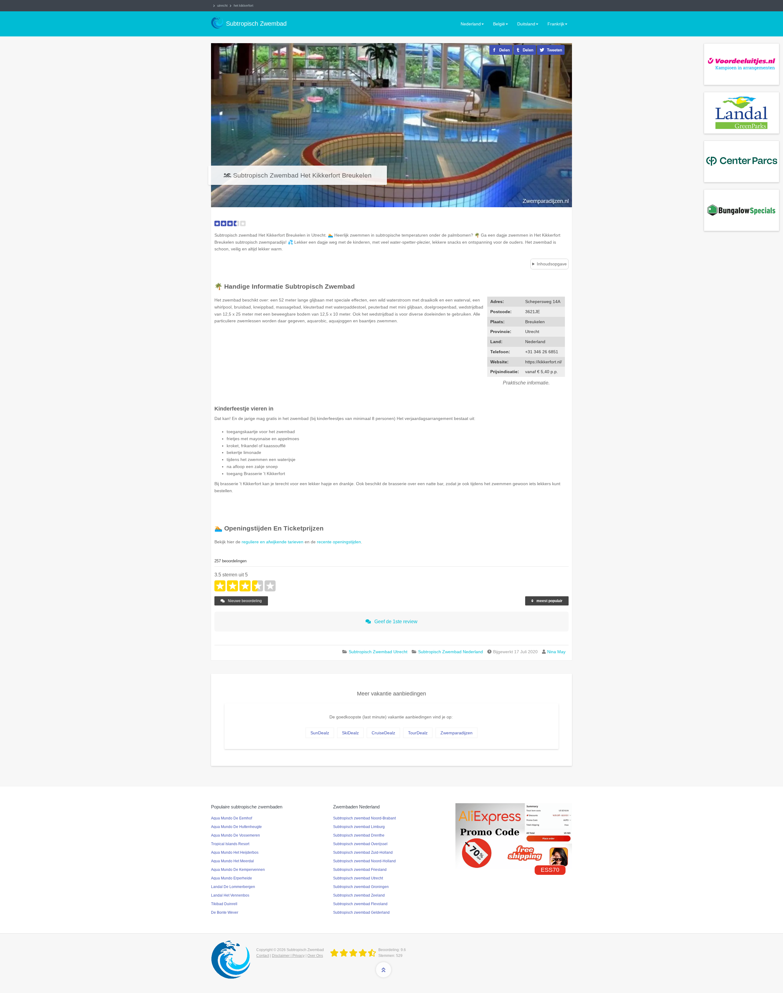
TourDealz (418, 732)
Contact (262, 956)
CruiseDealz (383, 732)
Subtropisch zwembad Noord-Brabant (364, 818)
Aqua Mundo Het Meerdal (232, 861)
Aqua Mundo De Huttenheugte (236, 827)
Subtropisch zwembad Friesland (360, 869)
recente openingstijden (339, 541)
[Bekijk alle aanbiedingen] (741, 63)
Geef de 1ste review (395, 621)
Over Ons (315, 956)
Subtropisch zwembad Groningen (361, 887)
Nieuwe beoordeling (244, 601)
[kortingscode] (513, 835)
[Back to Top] (384, 970)
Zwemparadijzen (456, 732)
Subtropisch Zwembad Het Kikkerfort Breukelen (302, 175)
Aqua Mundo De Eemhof (231, 818)
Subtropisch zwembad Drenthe (358, 835)
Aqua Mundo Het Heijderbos (234, 852)
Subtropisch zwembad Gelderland (361, 912)
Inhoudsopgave (552, 263)
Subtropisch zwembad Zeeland (359, 895)
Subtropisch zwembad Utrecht (358, 878)
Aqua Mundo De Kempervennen (238, 869)
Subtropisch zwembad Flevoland (360, 904)
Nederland (471, 23)
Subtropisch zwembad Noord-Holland (364, 861)
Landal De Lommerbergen (233, 887)
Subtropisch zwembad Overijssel (360, 844)
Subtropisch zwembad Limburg (359, 827)
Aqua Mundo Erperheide (231, 878)
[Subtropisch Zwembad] (354, 953)
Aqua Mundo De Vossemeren (235, 835)
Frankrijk (555, 23)
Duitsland (526, 23)
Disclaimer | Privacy (288, 956)
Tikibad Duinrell (224, 904)
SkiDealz (350, 732)
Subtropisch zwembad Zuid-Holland (363, 852)
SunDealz (319, 732)
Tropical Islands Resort (230, 844)
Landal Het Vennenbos (230, 895)
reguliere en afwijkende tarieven (272, 541)
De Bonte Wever (224, 912)
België (499, 23)
